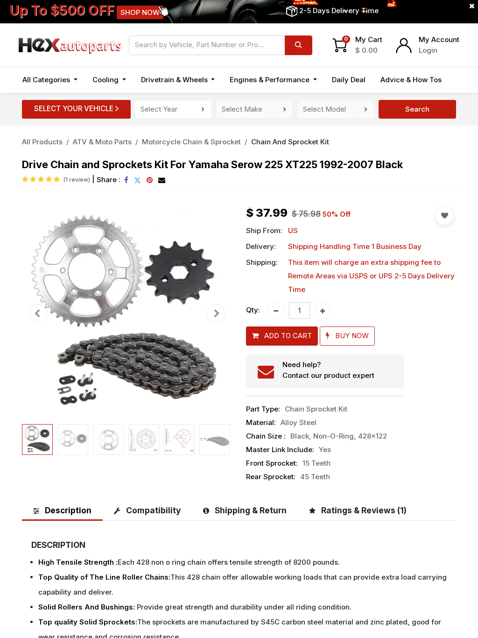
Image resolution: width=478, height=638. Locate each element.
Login (428, 50)
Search (417, 109)
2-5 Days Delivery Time (339, 10)
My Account (439, 39)
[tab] (62, 510)
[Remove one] (275, 310)
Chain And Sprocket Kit (290, 141)
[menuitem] (348, 80)
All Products (42, 141)
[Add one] (322, 310)
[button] (38, 314)
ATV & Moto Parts (102, 141)
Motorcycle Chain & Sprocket (191, 141)
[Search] (298, 45)
